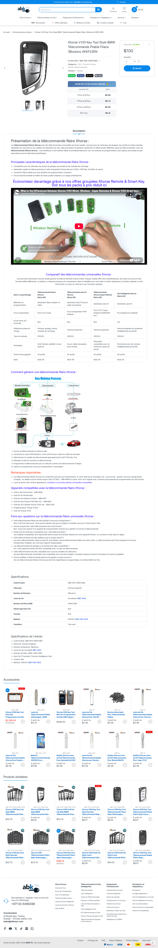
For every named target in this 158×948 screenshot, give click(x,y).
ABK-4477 (43, 498)
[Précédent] (4, 68)
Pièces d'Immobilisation (140, 911)
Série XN (70, 360)
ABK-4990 (38, 492)
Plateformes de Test (114, 904)
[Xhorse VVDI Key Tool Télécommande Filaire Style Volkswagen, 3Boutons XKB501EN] (117, 794)
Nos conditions (149, 940)
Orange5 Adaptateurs (139, 893)
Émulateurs (136, 890)
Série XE (97, 360)
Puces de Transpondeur (63, 891)
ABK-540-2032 (81, 619)
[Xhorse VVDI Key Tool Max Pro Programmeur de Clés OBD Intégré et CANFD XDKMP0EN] (66, 697)
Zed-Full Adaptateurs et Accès (143, 897)
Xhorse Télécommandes (77, 67)
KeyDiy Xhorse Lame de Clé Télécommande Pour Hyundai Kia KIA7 (66, 757)
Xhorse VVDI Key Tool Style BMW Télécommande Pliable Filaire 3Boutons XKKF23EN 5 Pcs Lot (15, 812)
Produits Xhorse (89, 64)
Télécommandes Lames (63, 898)
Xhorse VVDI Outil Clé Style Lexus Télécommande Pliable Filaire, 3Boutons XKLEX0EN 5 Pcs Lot (117, 855)
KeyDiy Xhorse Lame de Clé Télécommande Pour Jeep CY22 (142, 757)
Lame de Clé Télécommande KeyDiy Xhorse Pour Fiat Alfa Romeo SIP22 (91, 714)
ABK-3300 (50, 504)
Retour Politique (115, 940)
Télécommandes (86, 890)
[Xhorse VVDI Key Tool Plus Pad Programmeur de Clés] (15, 697)
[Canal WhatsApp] (32, 928)
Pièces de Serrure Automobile (142, 907)
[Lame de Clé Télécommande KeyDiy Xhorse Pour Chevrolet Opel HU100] (143, 697)
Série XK (40, 360)
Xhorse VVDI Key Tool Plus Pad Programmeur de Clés (15, 714)
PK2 (79, 64)
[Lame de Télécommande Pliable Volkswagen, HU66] (40, 697)
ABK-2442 (81, 598)
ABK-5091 (47, 501)
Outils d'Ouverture (113, 907)
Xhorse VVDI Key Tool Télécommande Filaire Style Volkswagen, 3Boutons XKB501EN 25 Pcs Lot (66, 855)
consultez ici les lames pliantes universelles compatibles (69, 482)
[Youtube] (10, 928)
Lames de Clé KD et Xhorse (64, 905)
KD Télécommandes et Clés (90, 912)
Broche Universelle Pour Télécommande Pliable (116, 714)
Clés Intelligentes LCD (88, 909)
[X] (15, 928)
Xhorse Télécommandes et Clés (92, 916)
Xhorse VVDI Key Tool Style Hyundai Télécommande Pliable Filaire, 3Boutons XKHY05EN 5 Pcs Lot (15, 855)
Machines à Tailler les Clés (116, 911)
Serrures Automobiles (140, 904)
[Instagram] (26, 928)
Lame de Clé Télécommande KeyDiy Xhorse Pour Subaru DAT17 (15, 757)
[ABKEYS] (23, 9)
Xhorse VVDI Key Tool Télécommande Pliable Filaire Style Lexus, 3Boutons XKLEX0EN (142, 812)
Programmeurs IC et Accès (116, 900)
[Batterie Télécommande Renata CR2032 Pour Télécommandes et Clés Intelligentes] (40, 740)
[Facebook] (4, 928)
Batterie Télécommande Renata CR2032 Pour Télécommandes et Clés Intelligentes (40, 757)
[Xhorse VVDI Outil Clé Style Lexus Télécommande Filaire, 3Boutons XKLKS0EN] (91, 838)
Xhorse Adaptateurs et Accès (142, 900)
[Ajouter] (23, 721)
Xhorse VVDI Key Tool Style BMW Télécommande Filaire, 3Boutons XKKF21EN (40, 812)
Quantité (127, 57)
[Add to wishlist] (149, 45)
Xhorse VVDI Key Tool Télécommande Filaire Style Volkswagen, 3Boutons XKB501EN (117, 812)
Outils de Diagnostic (113, 893)
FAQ (103, 940)
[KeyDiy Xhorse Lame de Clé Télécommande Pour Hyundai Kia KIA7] (66, 740)
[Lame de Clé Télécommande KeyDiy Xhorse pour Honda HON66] (91, 740)
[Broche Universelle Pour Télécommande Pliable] (117, 697)
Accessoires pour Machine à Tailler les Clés (116, 915)
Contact (80, 940)
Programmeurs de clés (115, 890)
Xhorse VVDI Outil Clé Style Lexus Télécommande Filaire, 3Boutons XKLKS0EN (91, 855)
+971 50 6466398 (23, 904)
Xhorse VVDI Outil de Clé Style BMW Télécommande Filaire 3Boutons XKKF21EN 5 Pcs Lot (66, 812)
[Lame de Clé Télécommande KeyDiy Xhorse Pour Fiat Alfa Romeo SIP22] (91, 697)
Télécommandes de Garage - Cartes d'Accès (91, 920)
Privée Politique (132, 940)
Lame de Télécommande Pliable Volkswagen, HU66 (40, 714)
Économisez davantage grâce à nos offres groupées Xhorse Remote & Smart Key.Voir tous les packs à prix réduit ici (79, 183)
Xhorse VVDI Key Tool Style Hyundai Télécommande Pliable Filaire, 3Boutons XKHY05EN (91, 812)
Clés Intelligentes (87, 893)
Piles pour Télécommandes (90, 900)
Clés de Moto (59, 908)
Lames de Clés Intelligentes (64, 901)
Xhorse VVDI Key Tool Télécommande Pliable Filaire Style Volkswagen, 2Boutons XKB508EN (142, 855)
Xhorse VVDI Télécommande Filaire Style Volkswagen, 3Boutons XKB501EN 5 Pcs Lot (40, 855)
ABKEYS (29, 943)
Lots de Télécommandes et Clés (90, 905)
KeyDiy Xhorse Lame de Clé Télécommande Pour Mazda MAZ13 (117, 757)
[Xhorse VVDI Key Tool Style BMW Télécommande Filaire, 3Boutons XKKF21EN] (40, 794)
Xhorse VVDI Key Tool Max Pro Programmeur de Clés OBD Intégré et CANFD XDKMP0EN (66, 714)
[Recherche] (98, 9)
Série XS (120, 360)
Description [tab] (79, 131)
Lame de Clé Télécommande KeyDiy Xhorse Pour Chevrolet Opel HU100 (142, 714)
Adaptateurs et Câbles (114, 919)
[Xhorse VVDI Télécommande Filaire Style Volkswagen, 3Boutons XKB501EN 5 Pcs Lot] (40, 838)
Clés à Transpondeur (62, 895)
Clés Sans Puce (60, 888)
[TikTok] (21, 928)
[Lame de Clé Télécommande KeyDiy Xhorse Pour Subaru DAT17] (15, 740)
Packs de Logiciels (113, 897)
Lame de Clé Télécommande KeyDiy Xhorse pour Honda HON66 (91, 757)
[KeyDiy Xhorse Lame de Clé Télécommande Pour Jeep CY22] (143, 740)
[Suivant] (63, 68)
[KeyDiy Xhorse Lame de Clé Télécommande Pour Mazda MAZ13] (117, 740)
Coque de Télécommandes (90, 897)
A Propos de (93, 940)
